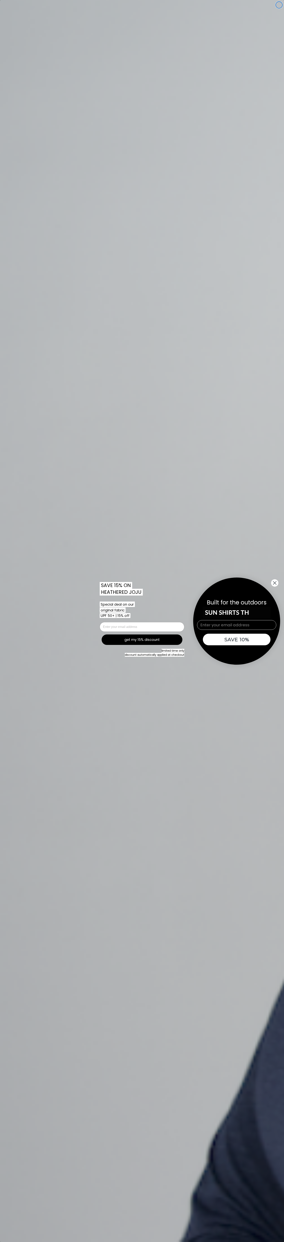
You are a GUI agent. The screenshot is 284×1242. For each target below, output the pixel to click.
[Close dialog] (279, 5)
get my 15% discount (142, 639)
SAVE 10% (236, 639)
